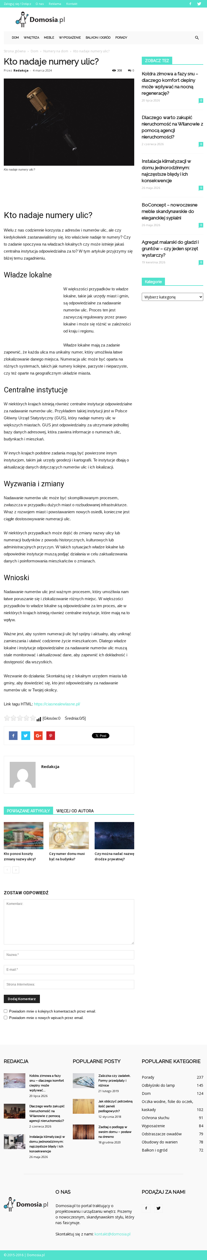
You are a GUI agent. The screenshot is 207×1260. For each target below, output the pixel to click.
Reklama (55, 4)
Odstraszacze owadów (162, 1133)
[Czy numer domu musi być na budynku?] (69, 835)
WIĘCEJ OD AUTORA (75, 811)
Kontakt (71, 4)
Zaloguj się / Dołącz (17, 4)
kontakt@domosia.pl (112, 1234)
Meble (49, 37)
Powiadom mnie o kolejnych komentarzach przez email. (52, 1011)
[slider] (20, 718)
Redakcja (21, 70)
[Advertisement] (140, 19)
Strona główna (15, 51)
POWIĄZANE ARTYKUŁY (28, 811)
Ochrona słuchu (155, 1117)
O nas (40, 4)
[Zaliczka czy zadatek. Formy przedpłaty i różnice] (83, 1080)
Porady (121, 37)
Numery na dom (55, 51)
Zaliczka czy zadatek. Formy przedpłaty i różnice (114, 1080)
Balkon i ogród (98, 37)
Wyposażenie (70, 37)
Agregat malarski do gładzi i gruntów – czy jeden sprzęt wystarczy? (170, 248)
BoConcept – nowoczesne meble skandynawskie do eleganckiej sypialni (170, 211)
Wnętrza (31, 37)
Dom (15, 37)
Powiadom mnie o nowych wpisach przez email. (46, 1018)
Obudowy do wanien (160, 1141)
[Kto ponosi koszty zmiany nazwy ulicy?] (23, 835)
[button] (196, 37)
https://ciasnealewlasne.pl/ (57, 704)
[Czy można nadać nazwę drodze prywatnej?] (114, 835)
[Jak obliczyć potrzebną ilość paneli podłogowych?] (83, 1106)
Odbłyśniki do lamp (158, 1085)
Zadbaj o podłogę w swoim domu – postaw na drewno (115, 1132)
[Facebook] (190, 4)
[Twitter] (199, 4)
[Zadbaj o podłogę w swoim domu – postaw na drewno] (83, 1132)
